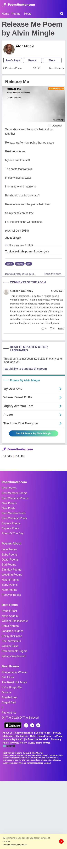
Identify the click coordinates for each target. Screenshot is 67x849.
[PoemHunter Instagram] (38, 725)
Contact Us (21, 736)
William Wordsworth (14, 656)
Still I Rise (8, 677)
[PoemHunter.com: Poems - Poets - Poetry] (18, 5)
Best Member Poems (14, 493)
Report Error (44, 736)
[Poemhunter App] (12, 725)
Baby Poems (9, 554)
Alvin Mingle (25, 46)
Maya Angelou (10, 615)
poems (19, 264)
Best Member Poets (14, 513)
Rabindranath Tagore (14, 651)
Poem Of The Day (13, 533)
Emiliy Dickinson (12, 636)
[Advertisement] (33, 814)
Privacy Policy (19, 742)
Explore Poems (11, 523)
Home (5, 13)
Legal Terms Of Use (39, 742)
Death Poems (10, 559)
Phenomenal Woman (14, 672)
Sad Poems (9, 564)
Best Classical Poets (14, 518)
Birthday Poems (11, 569)
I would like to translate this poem (25, 368)
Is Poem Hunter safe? (36, 739)
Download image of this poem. (20, 274)
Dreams (6, 692)
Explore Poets (10, 528)
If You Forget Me (12, 687)
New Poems (9, 503)
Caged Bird (9, 702)
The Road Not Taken (14, 682)
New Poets (8, 508)
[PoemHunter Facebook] (26, 725)
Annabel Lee (9, 697)
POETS (19, 456)
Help (32, 736)
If (2, 707)
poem (9, 264)
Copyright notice (24, 732)
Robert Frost (9, 610)
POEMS (7, 456)
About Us (7, 732)
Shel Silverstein (11, 641)
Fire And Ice (9, 712)
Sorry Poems (10, 584)
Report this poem (52, 273)
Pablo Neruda (10, 625)
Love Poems (9, 549)
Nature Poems (10, 579)
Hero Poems (9, 589)
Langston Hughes (12, 630)
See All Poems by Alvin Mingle (33, 433)
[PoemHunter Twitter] (32, 725)
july (28, 264)
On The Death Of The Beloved (20, 717)
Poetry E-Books (11, 594)
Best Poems (9, 488)
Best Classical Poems (15, 498)
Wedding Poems (12, 574)
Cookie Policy (43, 732)
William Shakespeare (15, 620)
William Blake (10, 646)
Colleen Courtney (21, 290)
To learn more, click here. (15, 844)
